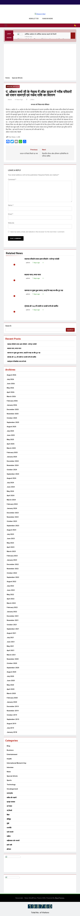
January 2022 (12, 612)
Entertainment (12, 754)
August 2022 (11, 581)
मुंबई (8, 823)
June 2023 (11, 538)
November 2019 (13, 711)
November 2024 (13, 465)
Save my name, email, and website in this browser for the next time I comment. (37, 232)
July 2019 (10, 728)
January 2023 (12, 560)
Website (11, 223)
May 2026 (10, 388)
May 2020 (10, 685)
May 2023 (10, 543)
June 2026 (11, 384)
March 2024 (11, 500)
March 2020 (11, 693)
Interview (10, 767)
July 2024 (10, 483)
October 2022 (12, 573)
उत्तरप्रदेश (10, 793)
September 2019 (13, 719)
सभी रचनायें (10, 832)
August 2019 (11, 724)
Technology (11, 784)
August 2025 (11, 427)
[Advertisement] (40, 61)
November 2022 (13, 569)
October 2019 (12, 715)
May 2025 (10, 439)
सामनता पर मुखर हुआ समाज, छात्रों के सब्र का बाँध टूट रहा (43, 290)
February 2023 (12, 556)
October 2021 (12, 625)
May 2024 (10, 491)
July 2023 (10, 534)
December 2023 (13, 513)
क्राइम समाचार (11, 802)
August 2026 (11, 375)
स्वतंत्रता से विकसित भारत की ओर (16, 361)
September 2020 (13, 668)
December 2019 (13, 706)
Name (10, 205)
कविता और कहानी (11, 797)
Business (10, 750)
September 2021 (13, 629)
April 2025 (10, 444)
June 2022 (11, 590)
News (9, 772)
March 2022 (11, 603)
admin (10, 99)
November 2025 (13, 414)
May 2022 (10, 594)
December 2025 (13, 409)
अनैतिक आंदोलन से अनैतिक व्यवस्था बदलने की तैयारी (41, 34)
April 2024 (10, 495)
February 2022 (12, 607)
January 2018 (12, 732)
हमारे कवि (9, 845)
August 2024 (11, 478)
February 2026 (12, 401)
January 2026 (12, 405)
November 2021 (13, 620)
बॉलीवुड (9, 819)
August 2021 (11, 633)
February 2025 (12, 452)
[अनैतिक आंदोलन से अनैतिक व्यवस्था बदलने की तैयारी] (20, 35)
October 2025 (12, 418)
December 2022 (13, 564)
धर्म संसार (9, 806)
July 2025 (10, 431)
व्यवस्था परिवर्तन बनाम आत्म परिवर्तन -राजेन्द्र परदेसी (41, 259)
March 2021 (11, 655)
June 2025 (11, 435)
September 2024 (13, 474)
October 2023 (12, 521)
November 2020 (13, 659)
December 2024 (13, 461)
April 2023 (10, 547)
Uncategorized (12, 789)
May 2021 (10, 646)
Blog (8, 746)
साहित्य (9, 836)
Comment (12, 179)
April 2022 (10, 599)
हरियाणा (9, 849)
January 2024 (12, 508)
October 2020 (12, 663)
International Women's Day (16, 763)
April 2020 (10, 689)
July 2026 (10, 379)
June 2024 (11, 487)
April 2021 (10, 650)
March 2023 (11, 551)
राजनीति (9, 828)
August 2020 (11, 672)
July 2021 (10, 637)
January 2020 (12, 702)
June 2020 (11, 680)
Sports (9, 780)
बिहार (8, 815)
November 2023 (13, 517)
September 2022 (13, 577)
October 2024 (12, 470)
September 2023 (13, 526)
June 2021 (11, 642)
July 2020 (10, 676)
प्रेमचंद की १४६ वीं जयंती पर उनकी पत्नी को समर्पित (41, 306)
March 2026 (11, 396)
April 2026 (10, 392)
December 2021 (13, 616)
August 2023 (11, 530)
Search (8, 326)
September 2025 (13, 422)
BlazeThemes (59, 898)
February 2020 (12, 698)
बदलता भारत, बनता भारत (32, 275)
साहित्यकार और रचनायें (13, 841)
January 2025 (12, 457)
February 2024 (12, 504)
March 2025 (11, 448)
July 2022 (10, 586)
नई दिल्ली (9, 810)
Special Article (13, 86)
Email (10, 214)
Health (9, 759)
